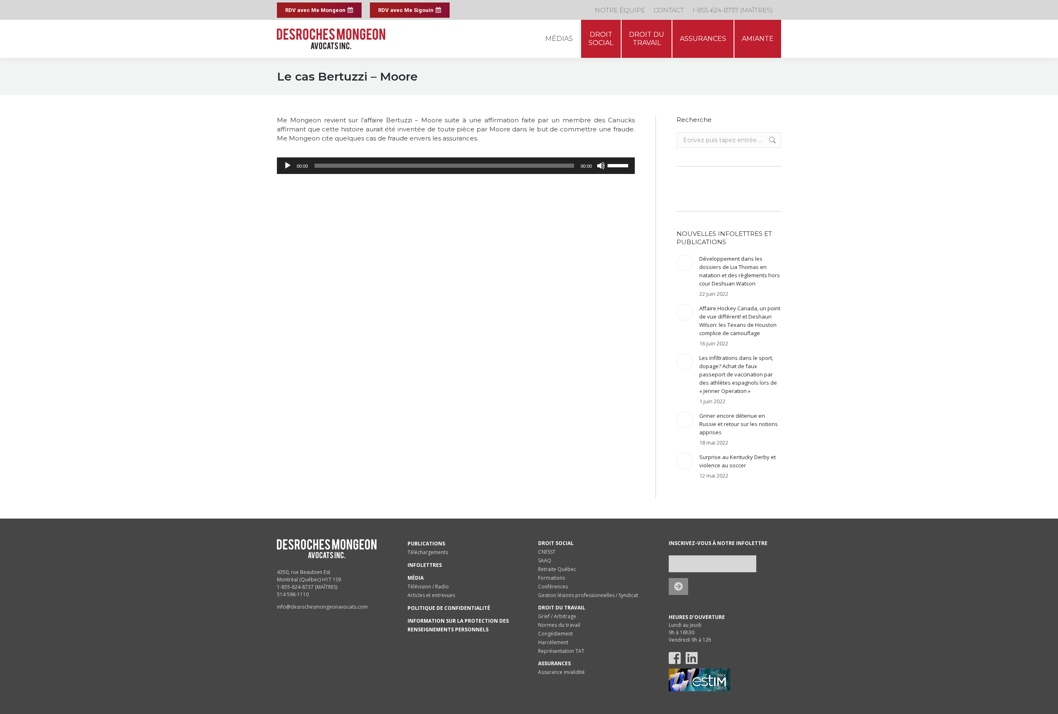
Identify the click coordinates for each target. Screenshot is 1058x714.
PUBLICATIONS (426, 543)
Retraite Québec (557, 569)
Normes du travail (559, 624)
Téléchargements (427, 552)
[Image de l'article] (685, 263)
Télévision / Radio (428, 586)
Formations (551, 577)
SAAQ (544, 560)
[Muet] (601, 166)
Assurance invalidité (561, 672)
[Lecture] (288, 166)
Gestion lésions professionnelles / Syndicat (588, 595)
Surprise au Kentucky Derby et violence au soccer (737, 461)
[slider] (619, 164)
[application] (456, 165)
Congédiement (555, 633)
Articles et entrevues (431, 595)
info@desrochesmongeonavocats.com (322, 606)
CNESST (546, 551)
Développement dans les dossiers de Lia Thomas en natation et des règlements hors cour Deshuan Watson (739, 271)
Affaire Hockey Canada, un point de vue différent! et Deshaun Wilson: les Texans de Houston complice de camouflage (739, 321)
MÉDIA (415, 577)
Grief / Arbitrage (557, 616)
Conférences (553, 586)
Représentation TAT (561, 650)
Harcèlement (553, 642)
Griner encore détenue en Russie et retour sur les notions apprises (738, 424)
